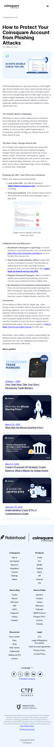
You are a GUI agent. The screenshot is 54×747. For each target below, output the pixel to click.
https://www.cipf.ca (27, 726)
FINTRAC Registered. (27, 729)
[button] (47, 6)
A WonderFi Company (27, 679)
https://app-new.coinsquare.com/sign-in (25, 253)
